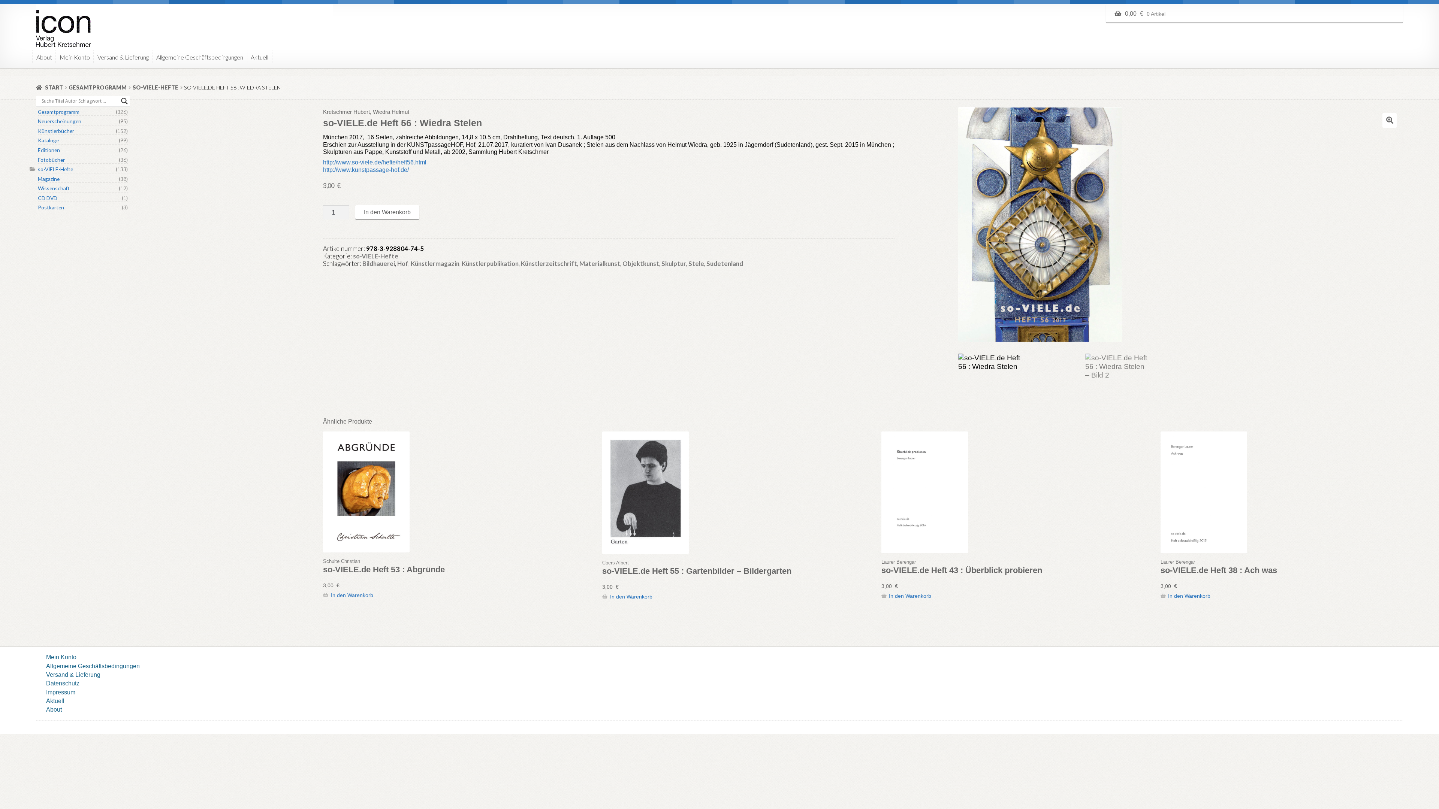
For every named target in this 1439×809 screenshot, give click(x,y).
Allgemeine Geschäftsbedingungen (199, 57)
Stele (696, 263)
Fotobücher (51, 160)
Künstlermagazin (435, 263)
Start (54, 87)
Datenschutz (62, 683)
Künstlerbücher (56, 131)
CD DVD (47, 198)
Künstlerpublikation (490, 263)
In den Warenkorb (387, 212)
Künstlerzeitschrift (549, 263)
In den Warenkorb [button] (352, 595)
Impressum (60, 692)
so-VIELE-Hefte (155, 87)
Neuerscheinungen (59, 121)
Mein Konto (75, 57)
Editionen (49, 150)
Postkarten (51, 207)
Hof (402, 263)
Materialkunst (599, 263)
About (44, 57)
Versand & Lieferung (123, 57)
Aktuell (259, 57)
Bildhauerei (378, 263)
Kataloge (48, 140)
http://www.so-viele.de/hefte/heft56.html (374, 162)
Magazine (49, 179)
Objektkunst (640, 263)
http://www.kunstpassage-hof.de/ (366, 169)
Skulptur (673, 263)
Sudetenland (724, 263)
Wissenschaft (54, 188)
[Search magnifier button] (124, 101)
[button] (1389, 120)
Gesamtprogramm (98, 87)
